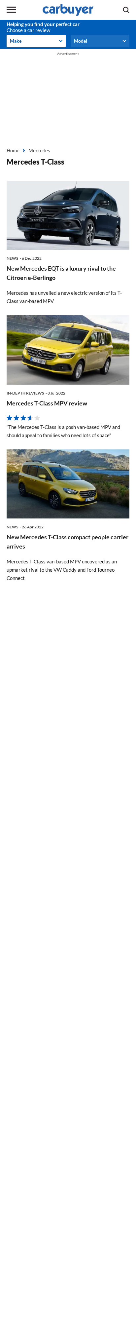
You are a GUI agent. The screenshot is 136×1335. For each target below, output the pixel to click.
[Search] (126, 10)
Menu (11, 10)
